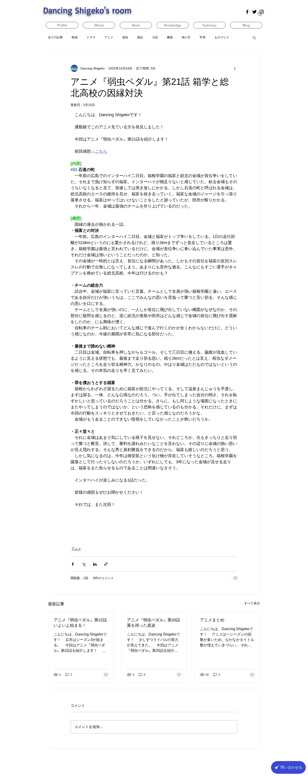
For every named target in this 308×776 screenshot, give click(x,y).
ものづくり (221, 37)
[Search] (259, 14)
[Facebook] (247, 12)
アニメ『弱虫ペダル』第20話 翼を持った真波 (153, 623)
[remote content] (154, 524)
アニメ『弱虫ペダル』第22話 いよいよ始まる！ (80, 623)
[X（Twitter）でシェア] (84, 564)
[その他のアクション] (234, 68)
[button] (254, 37)
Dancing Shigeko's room (87, 10)
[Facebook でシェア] (73, 564)
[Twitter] (254, 12)
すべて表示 (252, 603)
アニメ (76, 548)
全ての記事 (55, 37)
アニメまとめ (212, 620)
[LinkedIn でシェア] (95, 564)
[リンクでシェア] (106, 564)
